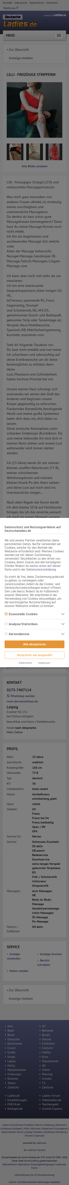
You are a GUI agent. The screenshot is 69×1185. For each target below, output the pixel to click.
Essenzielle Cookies (23, 614)
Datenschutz (25, 663)
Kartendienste (19, 634)
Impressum (44, 663)
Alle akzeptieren (34, 644)
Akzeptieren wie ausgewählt (34, 655)
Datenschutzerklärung (41, 569)
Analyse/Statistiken (23, 624)
